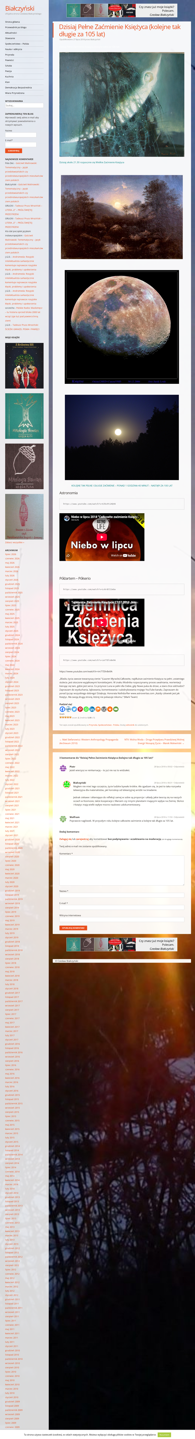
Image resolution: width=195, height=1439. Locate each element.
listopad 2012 (12, 1252)
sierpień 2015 (12, 1112)
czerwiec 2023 (12, 711)
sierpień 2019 (12, 907)
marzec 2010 (11, 1388)
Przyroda (9, 54)
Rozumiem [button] (164, 1434)
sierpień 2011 (12, 1316)
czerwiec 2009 (12, 1427)
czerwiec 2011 (12, 1324)
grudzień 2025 (12, 584)
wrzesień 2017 (12, 1005)
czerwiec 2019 (12, 916)
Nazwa (63, 890)
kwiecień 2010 (12, 1384)
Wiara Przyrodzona (14, 93)
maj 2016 (9, 1073)
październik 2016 (14, 1052)
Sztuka (8, 65)
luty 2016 (9, 1086)
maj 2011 (9, 1329)
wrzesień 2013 (12, 1209)
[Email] (116, 709)
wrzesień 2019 (12, 903)
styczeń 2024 (11, 681)
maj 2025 (9, 613)
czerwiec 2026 (12, 558)
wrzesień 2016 (12, 1056)
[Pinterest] (80, 709)
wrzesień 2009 (12, 1414)
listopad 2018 (12, 945)
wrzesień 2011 (12, 1312)
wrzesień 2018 (12, 954)
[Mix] (98, 709)
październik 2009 (14, 1410)
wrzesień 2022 (12, 750)
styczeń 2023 (11, 733)
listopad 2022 (12, 741)
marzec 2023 (11, 724)
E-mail (63, 903)
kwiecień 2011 (12, 1333)
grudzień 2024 (12, 635)
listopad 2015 (12, 1099)
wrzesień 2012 (12, 1261)
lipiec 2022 (10, 758)
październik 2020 (14, 848)
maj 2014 (9, 1175)
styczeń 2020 (11, 886)
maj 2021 (9, 818)
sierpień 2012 (12, 1265)
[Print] (110, 709)
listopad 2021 (12, 792)
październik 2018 (14, 950)
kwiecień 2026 (12, 567)
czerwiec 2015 (12, 1120)
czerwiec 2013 (12, 1222)
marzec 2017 (11, 1031)
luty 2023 (9, 728)
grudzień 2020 (12, 839)
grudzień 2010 (12, 1350)
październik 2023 (14, 694)
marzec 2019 (11, 928)
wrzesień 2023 (12, 699)
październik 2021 (14, 796)
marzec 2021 (11, 826)
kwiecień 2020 (12, 873)
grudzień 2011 (12, 1299)
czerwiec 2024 (12, 660)
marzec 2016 (11, 1082)
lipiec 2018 (10, 963)
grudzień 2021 (12, 788)
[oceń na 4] (68, 717)
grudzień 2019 (12, 890)
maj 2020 (9, 869)
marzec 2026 (11, 571)
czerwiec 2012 (12, 1273)
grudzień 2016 (12, 1043)
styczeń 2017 (11, 1039)
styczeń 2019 (11, 937)
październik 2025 (14, 592)
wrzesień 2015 (12, 1107)
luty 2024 (9, 677)
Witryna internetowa (70, 915)
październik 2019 (14, 899)
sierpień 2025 (12, 601)
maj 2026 (9, 562)
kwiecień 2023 (12, 720)
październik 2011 (14, 1307)
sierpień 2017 (12, 1009)
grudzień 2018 (12, 941)
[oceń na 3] (65, 717)
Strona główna (12, 21)
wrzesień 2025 (12, 596)
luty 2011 (9, 1341)
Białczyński (19, 8)
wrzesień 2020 (12, 852)
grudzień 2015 (12, 1095)
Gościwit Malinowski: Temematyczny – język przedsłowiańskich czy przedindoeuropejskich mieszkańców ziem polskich (24, 172)
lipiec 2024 (10, 656)
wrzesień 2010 (12, 1363)
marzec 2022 (11, 775)
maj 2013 (9, 1226)
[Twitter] (74, 709)
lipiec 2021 (10, 809)
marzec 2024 (11, 673)
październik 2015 (14, 1103)
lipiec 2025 (10, 605)
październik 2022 (14, 745)
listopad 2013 (12, 1201)
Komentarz (66, 853)
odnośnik (130, 725)
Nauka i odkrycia (13, 49)
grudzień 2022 (12, 737)
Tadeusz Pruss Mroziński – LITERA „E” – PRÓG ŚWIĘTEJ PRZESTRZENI (23, 210)
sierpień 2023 (12, 703)
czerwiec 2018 (12, 967)
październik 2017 (14, 1001)
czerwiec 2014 (12, 1171)
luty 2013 (9, 1239)
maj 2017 (9, 1022)
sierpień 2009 (12, 1418)
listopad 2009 (12, 1405)
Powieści (9, 60)
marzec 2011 (11, 1337)
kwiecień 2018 (12, 975)
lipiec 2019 (10, 911)
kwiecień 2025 (12, 618)
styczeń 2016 (11, 1090)
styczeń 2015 (11, 1141)
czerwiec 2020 (12, 865)
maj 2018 (9, 971)
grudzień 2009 (12, 1401)
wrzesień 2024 (12, 647)
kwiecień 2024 (12, 669)
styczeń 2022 (11, 784)
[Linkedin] (92, 709)
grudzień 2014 (12, 1146)
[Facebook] (62, 709)
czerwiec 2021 (12, 813)
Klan (7, 82)
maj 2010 (9, 1380)
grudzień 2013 (12, 1197)
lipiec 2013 (10, 1218)
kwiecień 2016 (12, 1077)
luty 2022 (9, 779)
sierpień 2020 (12, 856)
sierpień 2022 (12, 754)
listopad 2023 (12, 690)
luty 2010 (9, 1393)
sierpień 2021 (12, 805)
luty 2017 (9, 1035)
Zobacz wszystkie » (14, 542)
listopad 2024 (12, 639)
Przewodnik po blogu (16, 27)
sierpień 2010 (12, 1367)
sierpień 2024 (12, 652)
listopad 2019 (12, 894)
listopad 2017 (12, 997)
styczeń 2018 (11, 988)
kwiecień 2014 (12, 1180)
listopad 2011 (12, 1303)
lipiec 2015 (10, 1116)
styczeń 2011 (11, 1346)
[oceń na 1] (60, 717)
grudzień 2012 (12, 1248)
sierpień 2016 (12, 1060)
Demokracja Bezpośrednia (18, 87)
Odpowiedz (179, 766)
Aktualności (11, 32)
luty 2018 (9, 984)
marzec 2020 (11, 877)
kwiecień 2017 (12, 1026)
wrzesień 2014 (12, 1158)
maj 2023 (9, 716)
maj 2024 (9, 664)
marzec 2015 (11, 1133)
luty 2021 (9, 831)
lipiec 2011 (10, 1320)
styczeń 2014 (11, 1192)
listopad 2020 (12, 843)
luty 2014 (9, 1188)
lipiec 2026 (10, 554)
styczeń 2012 (11, 1295)
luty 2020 (9, 882)
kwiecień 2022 (12, 771)
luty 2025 (9, 626)
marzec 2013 (11, 1235)
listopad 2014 (12, 1150)
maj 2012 (9, 1278)
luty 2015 (9, 1137)
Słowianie (10, 38)
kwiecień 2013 (12, 1231)
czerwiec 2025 (12, 609)
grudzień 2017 (12, 992)
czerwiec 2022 (12, 762)
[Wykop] (68, 709)
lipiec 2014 (10, 1167)
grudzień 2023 (12, 686)
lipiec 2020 (10, 860)
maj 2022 (9, 767)
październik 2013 (14, 1205)
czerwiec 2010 (12, 1376)
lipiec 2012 (10, 1269)
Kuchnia (9, 76)
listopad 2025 (12, 588)
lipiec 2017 (10, 1014)
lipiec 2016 (10, 1065)
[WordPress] (104, 709)
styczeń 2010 (11, 1397)
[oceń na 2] (63, 717)
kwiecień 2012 (12, 1282)
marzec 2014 (11, 1184)
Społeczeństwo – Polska (17, 43)
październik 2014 (14, 1154)
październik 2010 (14, 1358)
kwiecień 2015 (12, 1129)
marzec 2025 (11, 622)
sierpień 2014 (12, 1163)
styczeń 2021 (11, 835)
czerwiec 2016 (12, 1069)
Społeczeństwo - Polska (108, 725)
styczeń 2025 (11, 630)
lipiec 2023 (10, 707)
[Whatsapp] (86, 709)
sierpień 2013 (12, 1214)
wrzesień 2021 (12, 801)
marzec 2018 (11, 980)
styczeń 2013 (11, 1244)
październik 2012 (14, 1256)
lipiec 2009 (10, 1422)
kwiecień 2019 (12, 924)
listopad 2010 (12, 1354)
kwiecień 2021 (12, 822)
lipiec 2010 (10, 1371)
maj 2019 (9, 920)
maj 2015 (9, 1124)
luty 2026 (9, 575)
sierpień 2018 (12, 958)
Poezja (8, 71)
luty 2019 (9, 933)
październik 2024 (14, 643)
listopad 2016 (12, 1048)
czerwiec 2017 (12, 1018)
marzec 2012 (11, 1286)
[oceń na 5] (70, 717)
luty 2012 (9, 1290)
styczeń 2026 (11, 579)
